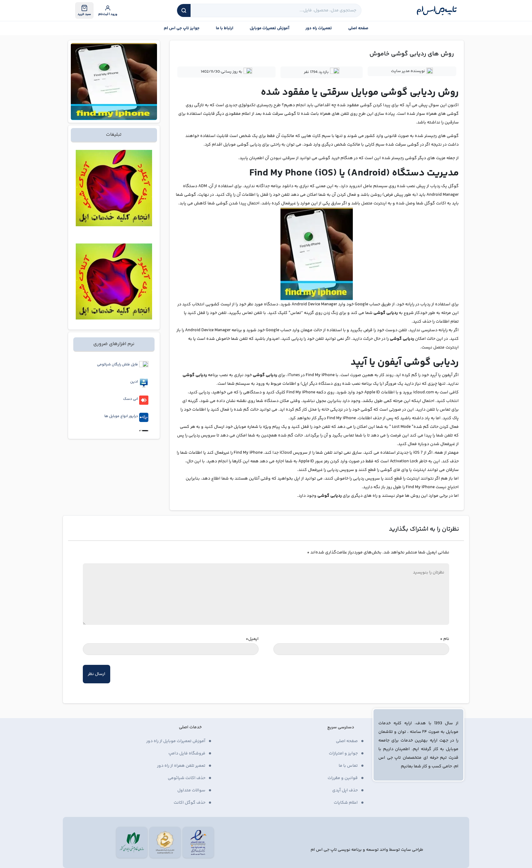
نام (444, 639)
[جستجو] (184, 10)
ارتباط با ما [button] (224, 28)
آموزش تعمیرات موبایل (269, 28)
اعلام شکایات (346, 802)
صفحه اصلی (358, 28)
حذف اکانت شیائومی (186, 778)
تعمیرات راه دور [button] (318, 28)
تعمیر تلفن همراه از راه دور (181, 765)
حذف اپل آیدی (345, 790)
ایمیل (252, 639)
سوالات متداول (191, 790)
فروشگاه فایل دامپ (186, 753)
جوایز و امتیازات (343, 753)
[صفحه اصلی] (437, 10)
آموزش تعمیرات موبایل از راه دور (175, 741)
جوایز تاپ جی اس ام (182, 28)
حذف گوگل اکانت (189, 802)
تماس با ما (348, 765)
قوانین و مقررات (343, 778)
